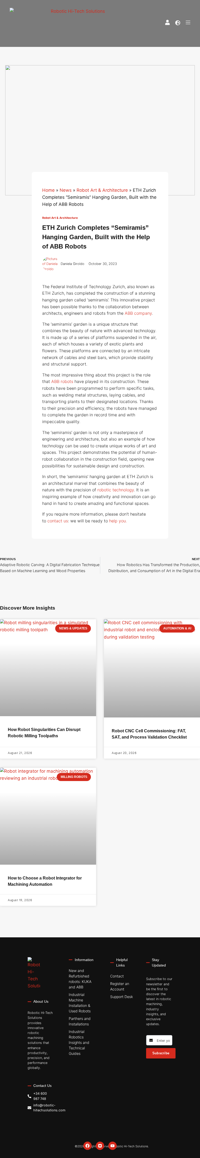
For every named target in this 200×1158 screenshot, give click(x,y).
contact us (57, 520)
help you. (118, 520)
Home (48, 190)
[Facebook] (87, 1146)
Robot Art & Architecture (102, 190)
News (66, 190)
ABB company (138, 313)
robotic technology (115, 489)
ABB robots (62, 381)
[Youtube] (112, 1146)
